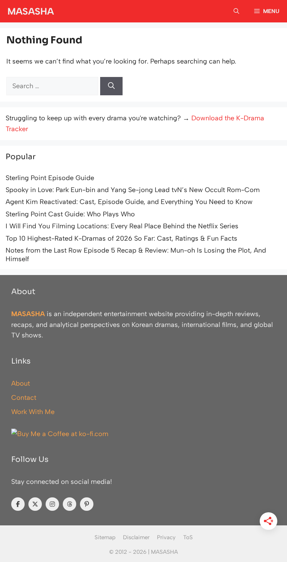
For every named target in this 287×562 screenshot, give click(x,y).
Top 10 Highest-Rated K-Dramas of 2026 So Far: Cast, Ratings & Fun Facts (121, 238)
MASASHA (30, 11)
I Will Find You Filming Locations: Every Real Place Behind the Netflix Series (122, 226)
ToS (188, 537)
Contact (23, 397)
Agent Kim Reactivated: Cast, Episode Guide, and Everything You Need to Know (129, 202)
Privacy (166, 537)
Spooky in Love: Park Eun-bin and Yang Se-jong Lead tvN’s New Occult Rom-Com (133, 190)
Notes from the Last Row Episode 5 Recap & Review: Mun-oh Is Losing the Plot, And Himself (136, 254)
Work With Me (33, 412)
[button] (236, 11)
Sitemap (105, 537)
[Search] (111, 86)
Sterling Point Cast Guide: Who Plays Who (70, 214)
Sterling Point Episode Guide (50, 178)
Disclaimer (136, 537)
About (20, 383)
